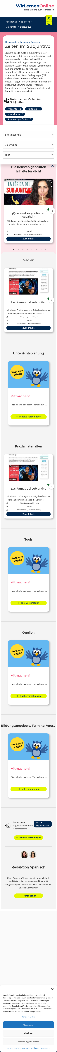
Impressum (45, 1048)
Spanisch (25, 21)
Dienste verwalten (28, 1017)
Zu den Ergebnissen (43, 824)
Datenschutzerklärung (30, 1048)
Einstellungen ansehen (28, 1041)
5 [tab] (31, 249)
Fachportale (11, 21)
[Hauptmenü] (5, 7)
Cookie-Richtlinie (14, 1048)
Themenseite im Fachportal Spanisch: (22, 41)
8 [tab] (45, 249)
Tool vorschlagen (30, 603)
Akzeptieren (28, 1024)
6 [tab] (36, 249)
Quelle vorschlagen (30, 696)
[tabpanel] (28, 211)
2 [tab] (18, 249)
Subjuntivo (25, 26)
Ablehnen (28, 1033)
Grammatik (11, 26)
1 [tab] (13, 249)
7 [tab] (41, 249)
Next (52, 211)
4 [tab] (27, 249)
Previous (3, 211)
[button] (52, 989)
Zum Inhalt (28, 238)
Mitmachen (30, 895)
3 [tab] (22, 249)
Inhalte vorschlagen (30, 416)
